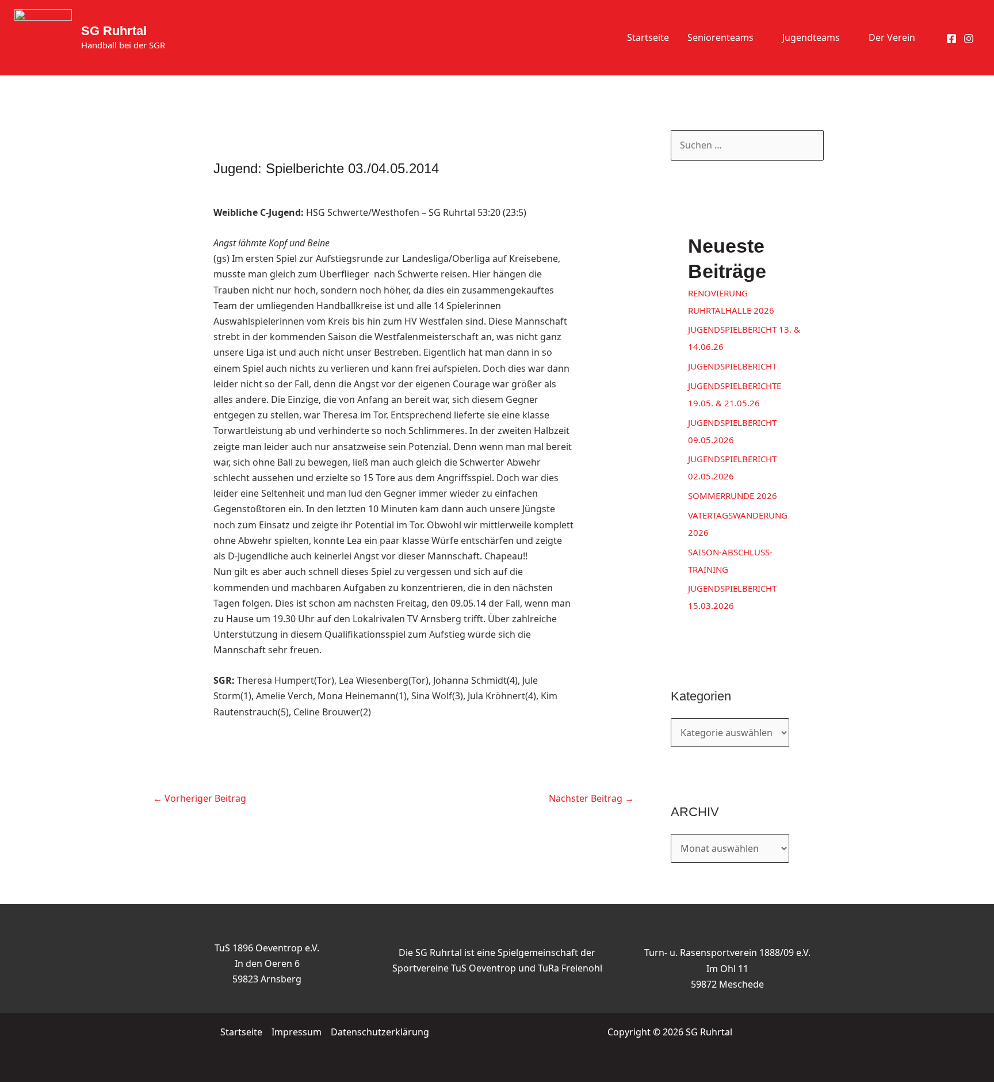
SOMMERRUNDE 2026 (732, 495)
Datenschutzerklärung (380, 1032)
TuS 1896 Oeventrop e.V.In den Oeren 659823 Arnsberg (267, 963)
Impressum (297, 1032)
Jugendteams (811, 37)
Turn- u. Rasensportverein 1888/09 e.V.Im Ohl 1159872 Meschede (727, 968)
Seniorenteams (720, 37)
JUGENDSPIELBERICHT (732, 366)
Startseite (648, 37)
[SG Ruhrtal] (43, 37)
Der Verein (892, 37)
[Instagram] (969, 38)
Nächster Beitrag (591, 798)
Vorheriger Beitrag (199, 798)
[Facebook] (951, 38)
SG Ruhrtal (114, 31)
